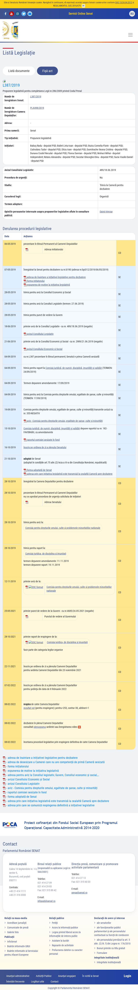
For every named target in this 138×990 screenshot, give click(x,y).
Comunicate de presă (17, 927)
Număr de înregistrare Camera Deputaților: (14, 111)
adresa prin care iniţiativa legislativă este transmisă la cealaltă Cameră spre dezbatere (69, 473)
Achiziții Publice (44, 976)
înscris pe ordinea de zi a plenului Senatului (45, 447)
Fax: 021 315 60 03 (81, 881)
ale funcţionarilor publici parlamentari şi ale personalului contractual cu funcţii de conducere (111, 931)
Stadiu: (8, 185)
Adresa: (8, 123)
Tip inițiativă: (11, 138)
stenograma (40, 726)
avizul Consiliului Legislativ (40, 333)
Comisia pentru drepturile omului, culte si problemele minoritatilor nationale (62, 527)
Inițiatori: (9, 145)
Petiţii (55, 922)
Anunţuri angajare (67, 976)
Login (127, 976)
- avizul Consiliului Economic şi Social (28, 779)
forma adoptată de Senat (39, 470)
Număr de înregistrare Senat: (14, 98)
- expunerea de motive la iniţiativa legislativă (32, 770)
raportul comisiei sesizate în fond (43, 439)
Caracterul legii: (12, 196)
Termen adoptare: (13, 204)
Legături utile (37, 981)
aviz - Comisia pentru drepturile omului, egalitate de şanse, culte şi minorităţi (64, 420)
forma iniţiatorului (35, 281)
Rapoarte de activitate (63, 945)
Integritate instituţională (109, 962)
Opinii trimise (106, 211)
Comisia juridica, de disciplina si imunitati (45, 553)
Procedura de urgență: (15, 177)
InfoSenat (12, 941)
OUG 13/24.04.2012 (123, 2)
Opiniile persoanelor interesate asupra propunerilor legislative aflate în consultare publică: (46, 213)
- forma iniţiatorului (17, 766)
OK (83, 6)
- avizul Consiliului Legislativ (23, 783)
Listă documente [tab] (18, 71)
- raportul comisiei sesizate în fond (26, 792)
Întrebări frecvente (15, 981)
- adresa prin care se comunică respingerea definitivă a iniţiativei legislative (50, 805)
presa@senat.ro (79, 892)
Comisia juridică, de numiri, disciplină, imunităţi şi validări (73, 367)
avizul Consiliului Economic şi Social (44, 349)
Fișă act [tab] (47, 71)
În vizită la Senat (90, 976)
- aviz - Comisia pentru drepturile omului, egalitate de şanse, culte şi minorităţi (51, 788)
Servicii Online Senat (81, 13)
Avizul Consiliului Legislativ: (19, 170)
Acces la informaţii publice (65, 927)
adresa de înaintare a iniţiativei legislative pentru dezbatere (56, 277)
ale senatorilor (104, 922)
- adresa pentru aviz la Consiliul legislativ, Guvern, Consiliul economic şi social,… (52, 775)
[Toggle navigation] (130, 34)
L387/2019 (11, 85)
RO (132, 13)
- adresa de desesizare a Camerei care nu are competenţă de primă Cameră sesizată (55, 762)
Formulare (102, 952)
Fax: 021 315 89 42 (47, 890)
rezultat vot (29, 708)
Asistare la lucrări (60, 940)
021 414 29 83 (45, 886)
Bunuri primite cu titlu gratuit (111, 948)
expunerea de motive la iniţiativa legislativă (48, 284)
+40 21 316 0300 (17, 894)
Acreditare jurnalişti (16, 922)
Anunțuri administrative (17, 976)
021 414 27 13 (79, 878)
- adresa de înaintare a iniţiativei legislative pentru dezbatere (42, 757)
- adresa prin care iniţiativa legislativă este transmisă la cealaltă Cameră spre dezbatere (57, 801)
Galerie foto (13, 932)
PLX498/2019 (37, 107)
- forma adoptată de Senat (21, 796)
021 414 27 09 (45, 882)
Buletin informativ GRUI (18, 946)
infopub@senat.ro (46, 901)
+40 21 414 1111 (17, 891)
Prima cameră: (11, 130)
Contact (54, 981)
